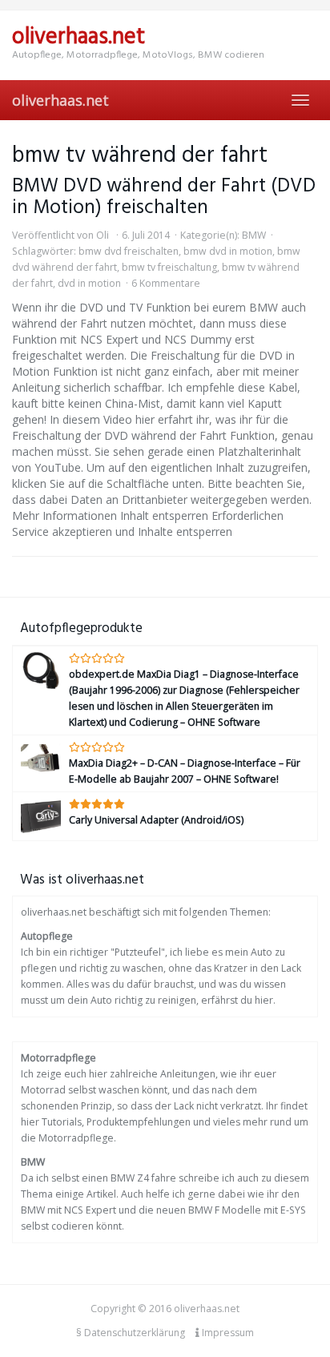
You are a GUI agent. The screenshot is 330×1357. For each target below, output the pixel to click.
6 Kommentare (165, 283)
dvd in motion (89, 283)
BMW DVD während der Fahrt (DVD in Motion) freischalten (164, 197)
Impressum (226, 1332)
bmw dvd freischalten (128, 251)
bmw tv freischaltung (169, 267)
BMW (254, 235)
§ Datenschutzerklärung (130, 1332)
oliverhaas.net (60, 100)
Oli (102, 235)
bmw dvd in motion (227, 251)
